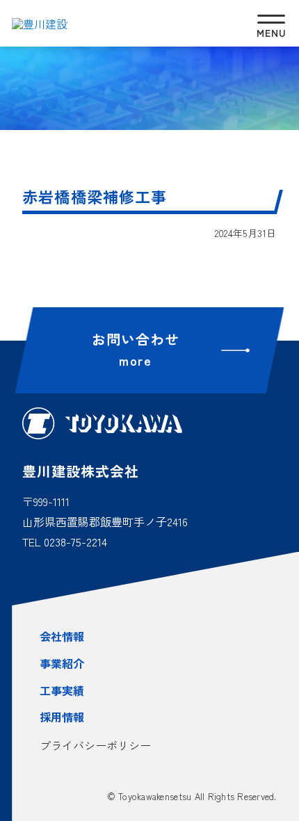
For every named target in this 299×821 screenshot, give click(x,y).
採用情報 (62, 716)
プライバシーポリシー (95, 745)
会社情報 (62, 636)
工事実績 (62, 690)
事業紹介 (62, 663)
